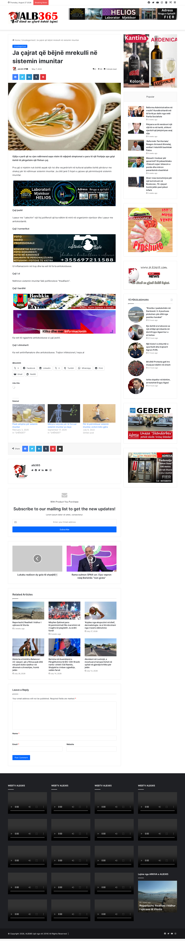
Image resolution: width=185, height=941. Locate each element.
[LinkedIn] (43, 498)
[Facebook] (36, 498)
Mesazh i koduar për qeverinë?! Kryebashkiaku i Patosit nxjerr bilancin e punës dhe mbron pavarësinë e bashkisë (159, 164)
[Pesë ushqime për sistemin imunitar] (28, 441)
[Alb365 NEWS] (33, 17)
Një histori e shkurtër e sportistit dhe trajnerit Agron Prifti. (157, 347)
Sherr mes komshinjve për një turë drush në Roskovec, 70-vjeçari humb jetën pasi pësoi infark (159, 184)
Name (15, 762)
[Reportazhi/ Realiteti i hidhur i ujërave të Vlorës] (28, 639)
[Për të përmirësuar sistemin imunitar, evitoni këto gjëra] (99, 441)
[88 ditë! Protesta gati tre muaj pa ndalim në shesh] (136, 368)
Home (17, 40)
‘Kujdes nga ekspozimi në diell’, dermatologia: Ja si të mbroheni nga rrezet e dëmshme (100, 653)
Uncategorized (28, 40)
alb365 (21, 69)
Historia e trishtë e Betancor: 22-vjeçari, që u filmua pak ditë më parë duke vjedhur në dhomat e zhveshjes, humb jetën (27, 693)
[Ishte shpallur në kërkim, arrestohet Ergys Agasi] (136, 386)
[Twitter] (40, 498)
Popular (150, 96)
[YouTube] (47, 498)
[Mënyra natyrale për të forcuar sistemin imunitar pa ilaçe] (64, 441)
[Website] (33, 498)
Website (70, 772)
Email (15, 772)
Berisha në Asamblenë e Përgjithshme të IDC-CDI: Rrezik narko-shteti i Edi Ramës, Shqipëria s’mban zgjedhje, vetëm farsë (64, 693)
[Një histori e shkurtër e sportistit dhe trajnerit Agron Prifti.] (136, 350)
